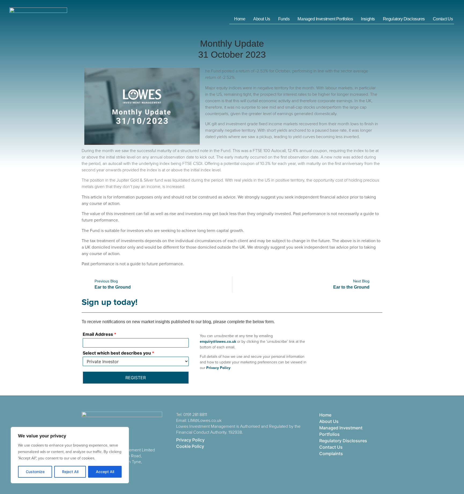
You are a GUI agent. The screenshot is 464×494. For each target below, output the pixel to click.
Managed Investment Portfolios (325, 19)
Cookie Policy (190, 446)
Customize (35, 471)
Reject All (70, 471)
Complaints (331, 453)
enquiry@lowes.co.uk (218, 341)
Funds (284, 19)
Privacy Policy (217, 368)
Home (239, 19)
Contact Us (443, 19)
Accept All (105, 471)
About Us (261, 19)
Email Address (99, 334)
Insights (368, 19)
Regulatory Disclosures (404, 19)
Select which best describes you (118, 353)
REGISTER (135, 377)
